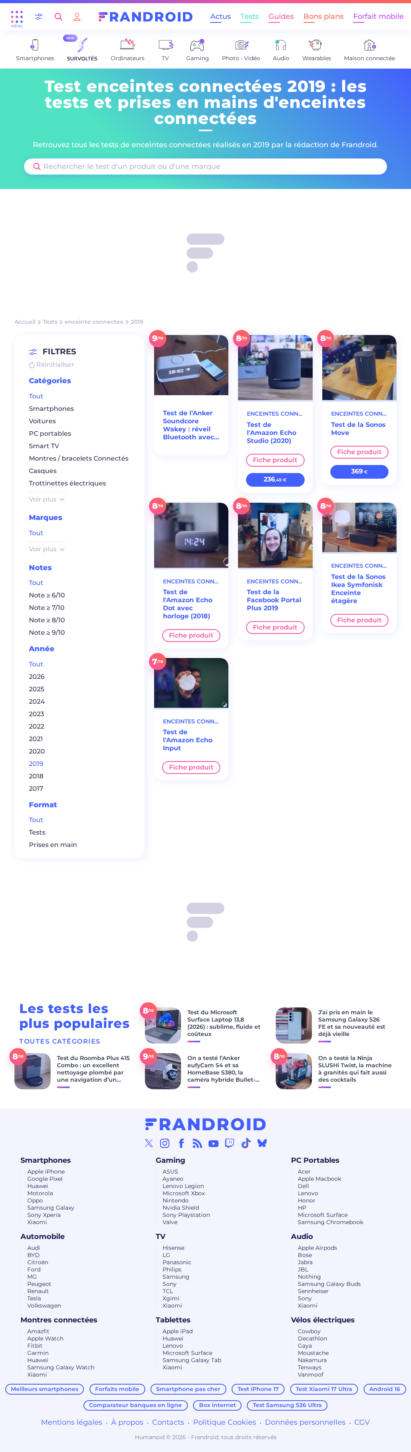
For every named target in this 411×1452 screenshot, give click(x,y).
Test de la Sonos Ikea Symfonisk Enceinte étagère (358, 589)
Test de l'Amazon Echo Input (187, 740)
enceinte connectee (94, 321)
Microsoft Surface (323, 1214)
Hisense (173, 1247)
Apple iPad (178, 1331)
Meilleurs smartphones (44, 1389)
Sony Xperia (44, 1214)
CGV (362, 1422)
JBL (303, 1269)
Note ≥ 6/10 (47, 595)
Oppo (35, 1200)
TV (160, 1236)
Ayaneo (173, 1178)
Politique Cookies (224, 1422)
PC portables (50, 433)
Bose (305, 1255)
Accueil (25, 321)
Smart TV (44, 446)
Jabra (305, 1262)
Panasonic (177, 1262)
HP (302, 1207)
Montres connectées (59, 1320)
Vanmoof (311, 1374)
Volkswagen (44, 1305)
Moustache (313, 1353)
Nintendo (176, 1200)
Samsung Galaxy (50, 1207)
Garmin (38, 1353)
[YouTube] (213, 1143)
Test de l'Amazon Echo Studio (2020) (271, 433)
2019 (36, 764)
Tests (249, 16)
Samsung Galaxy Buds (329, 1284)
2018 (36, 776)
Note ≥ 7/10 (47, 607)
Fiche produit (275, 460)
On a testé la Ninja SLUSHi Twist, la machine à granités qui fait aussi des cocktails (355, 1068)
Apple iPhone (46, 1171)
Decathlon (312, 1338)
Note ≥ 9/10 (47, 632)
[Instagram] (165, 1143)
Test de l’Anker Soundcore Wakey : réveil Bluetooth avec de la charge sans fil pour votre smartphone (188, 425)
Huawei (37, 1186)
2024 (37, 701)
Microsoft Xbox (184, 1193)
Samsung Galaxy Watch (60, 1367)
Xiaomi (37, 1222)
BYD (33, 1255)
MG (32, 1276)
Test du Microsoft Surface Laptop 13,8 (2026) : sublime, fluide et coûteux (223, 1023)
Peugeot (39, 1284)
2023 (36, 714)
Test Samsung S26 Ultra (287, 1405)
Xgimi (171, 1298)
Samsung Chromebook (330, 1222)
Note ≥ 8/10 (47, 620)
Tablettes (173, 1320)
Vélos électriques (323, 1320)
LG (166, 1255)
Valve (170, 1222)
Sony (170, 1284)
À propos (127, 1422)
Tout (36, 396)
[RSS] (197, 1143)
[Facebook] (181, 1143)
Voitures (42, 421)
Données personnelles (305, 1422)
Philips (172, 1269)
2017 (36, 788)
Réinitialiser (54, 364)
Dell (303, 1186)
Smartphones (51, 408)
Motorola (40, 1193)
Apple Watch (45, 1338)
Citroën (37, 1262)
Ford (34, 1269)
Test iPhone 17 (258, 1389)
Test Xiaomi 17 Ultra (324, 1389)
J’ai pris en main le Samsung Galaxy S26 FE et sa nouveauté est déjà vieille (351, 1023)
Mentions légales (71, 1422)
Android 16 (384, 1389)
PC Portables (315, 1160)
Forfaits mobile (117, 1389)
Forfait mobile (378, 16)
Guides (281, 16)
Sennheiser (313, 1291)
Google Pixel (45, 1178)
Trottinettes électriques (67, 483)
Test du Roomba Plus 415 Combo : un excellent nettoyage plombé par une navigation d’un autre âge (93, 1072)
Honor (306, 1200)
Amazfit (38, 1331)
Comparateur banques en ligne (135, 1405)
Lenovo (308, 1193)
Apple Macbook (319, 1178)
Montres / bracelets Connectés (78, 458)
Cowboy (309, 1331)
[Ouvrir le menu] (17, 17)
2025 (36, 689)
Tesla (34, 1298)
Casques (43, 471)
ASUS (170, 1171)
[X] (148, 1143)
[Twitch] (229, 1143)
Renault (38, 1291)
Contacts (168, 1422)
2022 (36, 726)
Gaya (305, 1345)
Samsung (176, 1276)
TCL (168, 1291)
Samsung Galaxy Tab (192, 1360)
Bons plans (323, 16)
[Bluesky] (262, 1143)
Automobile (42, 1236)
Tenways (309, 1367)
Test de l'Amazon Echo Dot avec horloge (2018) (187, 604)
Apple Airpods (317, 1247)
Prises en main (53, 845)
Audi (33, 1247)
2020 (37, 751)
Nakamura (312, 1360)
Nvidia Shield (181, 1207)
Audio (302, 1236)
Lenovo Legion (183, 1186)
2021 (36, 739)
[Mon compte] (77, 17)
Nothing (309, 1276)
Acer (304, 1171)
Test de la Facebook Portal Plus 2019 (274, 600)
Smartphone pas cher (188, 1389)
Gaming (170, 1160)
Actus (220, 16)
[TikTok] (246, 1143)
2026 (37, 676)
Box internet (217, 1405)
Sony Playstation (186, 1214)
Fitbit (35, 1345)
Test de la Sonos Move (358, 429)
